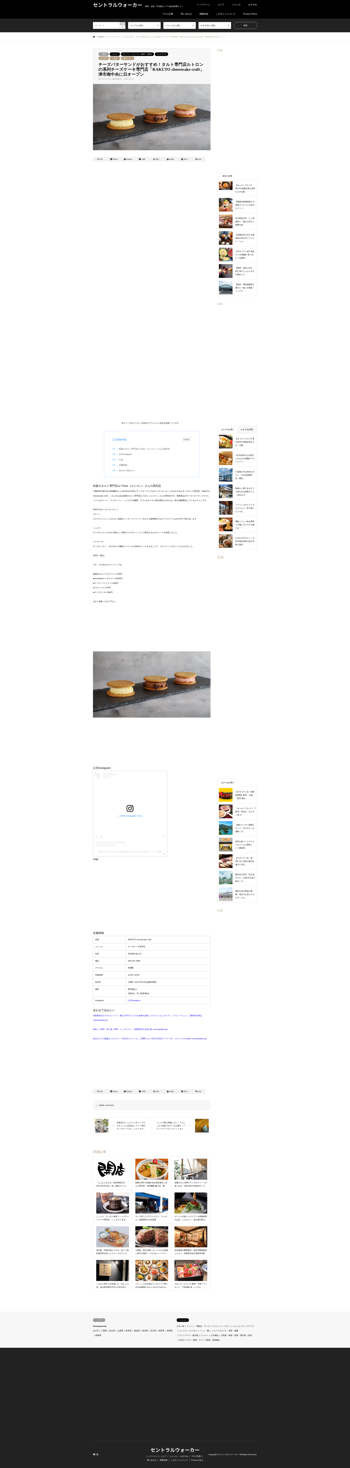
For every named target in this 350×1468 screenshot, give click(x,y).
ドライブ (250, 1326)
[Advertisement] (150, 295)
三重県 (103, 54)
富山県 (112, 1331)
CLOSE (186, 439)
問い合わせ (186, 14)
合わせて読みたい (127, 470)
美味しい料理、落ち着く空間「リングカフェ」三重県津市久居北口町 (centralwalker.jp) (130, 1029)
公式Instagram (125, 454)
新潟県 (145, 1331)
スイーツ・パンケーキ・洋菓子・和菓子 (137, 54)
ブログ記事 (167, 14)
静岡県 (98, 1335)
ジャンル (236, 4)
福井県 (161, 1331)
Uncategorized (100, 1326)
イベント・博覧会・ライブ (198, 1326)
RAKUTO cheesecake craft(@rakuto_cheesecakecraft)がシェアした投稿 (130, 852)
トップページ (203, 4)
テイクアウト (161, 54)
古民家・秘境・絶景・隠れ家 (233, 1335)
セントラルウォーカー (175, 1449)
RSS (97, 1454)
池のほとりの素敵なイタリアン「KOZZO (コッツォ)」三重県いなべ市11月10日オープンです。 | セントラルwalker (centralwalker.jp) (150, 1038)
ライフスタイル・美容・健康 (225, 1331)
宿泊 (250, 1335)
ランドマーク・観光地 (188, 1335)
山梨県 (120, 1331)
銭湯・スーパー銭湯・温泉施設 (206, 1340)
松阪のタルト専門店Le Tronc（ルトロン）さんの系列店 (144, 449)
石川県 (153, 1331)
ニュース (183, 1331)
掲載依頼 (203, 14)
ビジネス (193, 1331)
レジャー (204, 1335)
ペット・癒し (205, 1331)
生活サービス (185, 1340)
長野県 (170, 1331)
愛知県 (137, 1331)
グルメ (114, 54)
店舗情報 (123, 465)
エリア (221, 4)
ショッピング (238, 1326)
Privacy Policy (250, 14)
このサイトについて (226, 14)
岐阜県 (129, 1331)
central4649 (109, 1105)
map (121, 459)
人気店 (114, 58)
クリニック (217, 1326)
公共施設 (214, 1335)
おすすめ (252, 4)
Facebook (94, 1454)
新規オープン (127, 58)
